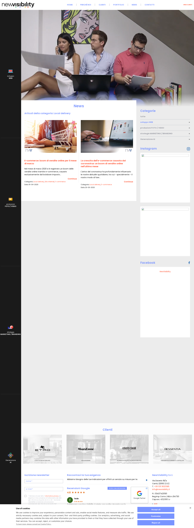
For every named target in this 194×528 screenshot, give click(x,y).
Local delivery (38, 181)
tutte (142, 116)
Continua (72, 178)
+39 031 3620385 (161, 486)
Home (70, 5)
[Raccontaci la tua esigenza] (146, 480)
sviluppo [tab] (146, 122)
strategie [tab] (156, 133)
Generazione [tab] (147, 139)
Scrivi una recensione (117, 488)
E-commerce (60, 181)
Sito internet (49, 181)
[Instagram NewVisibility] (188, 148)
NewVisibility (165, 271)
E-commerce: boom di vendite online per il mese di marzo (50, 162)
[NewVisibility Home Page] (18, 7)
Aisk (155, 504)
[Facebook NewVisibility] (189, 262)
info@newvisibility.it (161, 489)
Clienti (102, 5)
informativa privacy (52, 496)
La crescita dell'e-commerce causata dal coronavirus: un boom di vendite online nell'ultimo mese (103, 163)
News (134, 5)
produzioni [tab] (152, 128)
